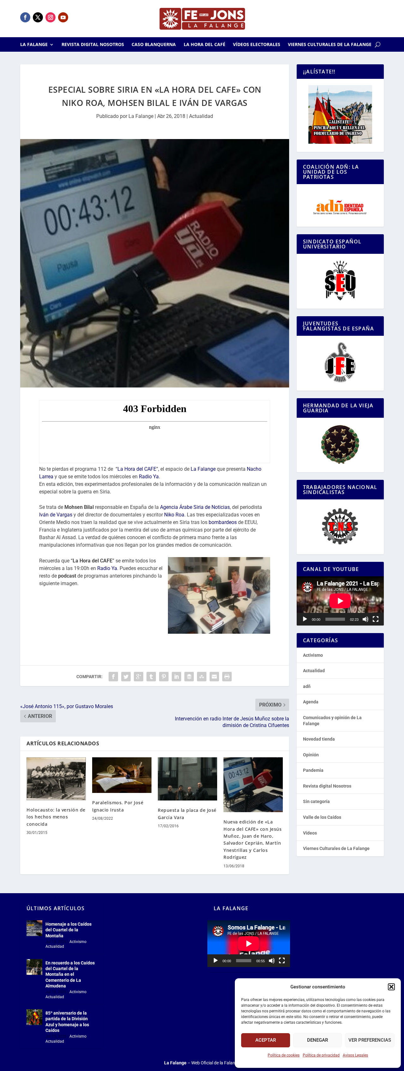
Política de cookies (284, 1055)
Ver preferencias (369, 1040)
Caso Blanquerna (154, 44)
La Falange (34, 44)
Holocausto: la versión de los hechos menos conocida (56, 817)
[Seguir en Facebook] (25, 17)
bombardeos (223, 522)
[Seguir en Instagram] (50, 17)
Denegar (317, 1040)
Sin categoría (316, 801)
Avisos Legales (355, 1055)
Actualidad (201, 116)
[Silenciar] (365, 619)
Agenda (310, 701)
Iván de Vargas (55, 515)
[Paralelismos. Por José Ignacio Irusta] (122, 775)
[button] (391, 987)
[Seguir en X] (38, 17)
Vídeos (310, 832)
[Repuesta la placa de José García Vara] (187, 778)
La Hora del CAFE (136, 469)
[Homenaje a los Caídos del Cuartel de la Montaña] (34, 928)
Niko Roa (174, 515)
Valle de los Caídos (322, 817)
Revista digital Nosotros (93, 44)
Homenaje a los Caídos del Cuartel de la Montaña (68, 930)
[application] (340, 600)
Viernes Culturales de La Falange (329, 44)
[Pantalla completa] (375, 619)
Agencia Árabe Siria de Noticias (195, 507)
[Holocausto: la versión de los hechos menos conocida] (56, 778)
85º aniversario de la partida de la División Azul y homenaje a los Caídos (67, 1021)
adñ (307, 686)
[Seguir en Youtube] (63, 17)
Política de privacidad (321, 1055)
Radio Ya (149, 477)
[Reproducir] (305, 619)
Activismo (313, 655)
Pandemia (313, 770)
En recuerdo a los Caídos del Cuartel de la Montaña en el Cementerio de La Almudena (70, 974)
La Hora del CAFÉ (204, 44)
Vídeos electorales (256, 44)
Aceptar (265, 1040)
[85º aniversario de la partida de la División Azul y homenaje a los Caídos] (34, 1017)
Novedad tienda (319, 739)
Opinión (311, 754)
